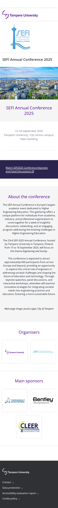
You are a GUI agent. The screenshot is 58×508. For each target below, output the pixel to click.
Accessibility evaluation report (20, 493)
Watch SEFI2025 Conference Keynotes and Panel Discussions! (27, 169)
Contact (8, 482)
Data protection (12, 487)
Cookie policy (11, 498)
